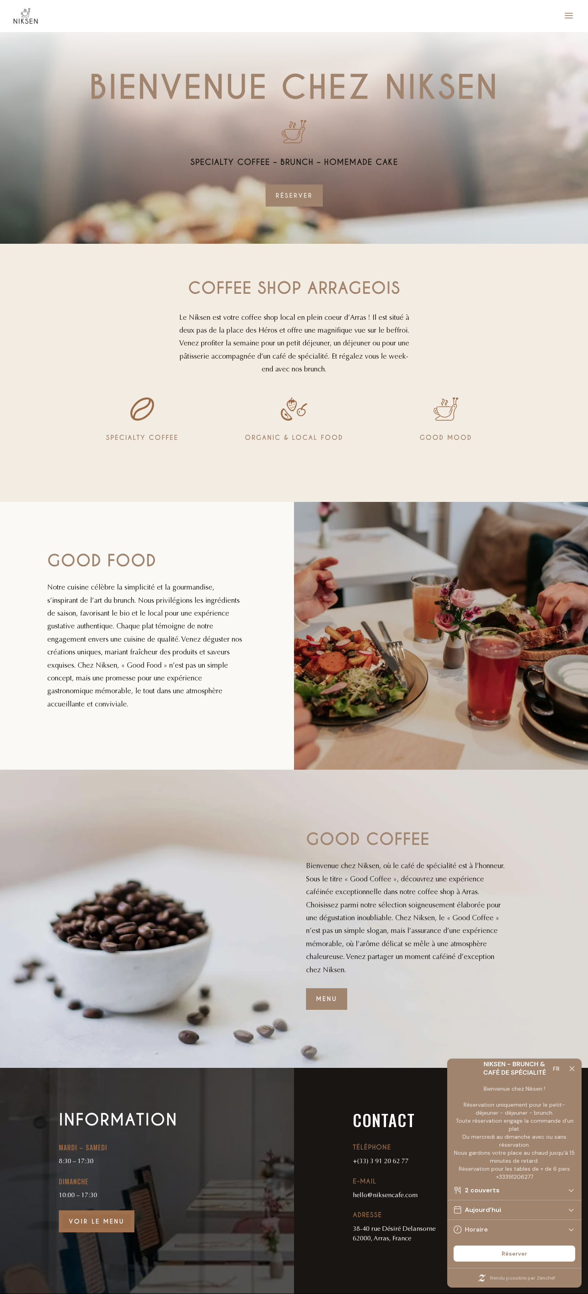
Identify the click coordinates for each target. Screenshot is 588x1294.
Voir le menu (96, 1221)
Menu (326, 999)
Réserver (294, 195)
